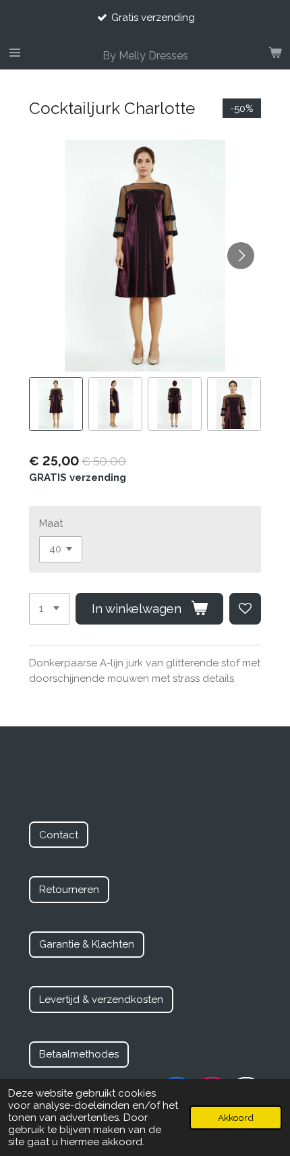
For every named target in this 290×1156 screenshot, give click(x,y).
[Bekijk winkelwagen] (275, 52)
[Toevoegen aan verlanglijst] (245, 609)
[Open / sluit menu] (15, 52)
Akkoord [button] (236, 1117)
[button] (56, 404)
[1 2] (49, 609)
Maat (51, 523)
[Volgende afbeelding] (240, 255)
